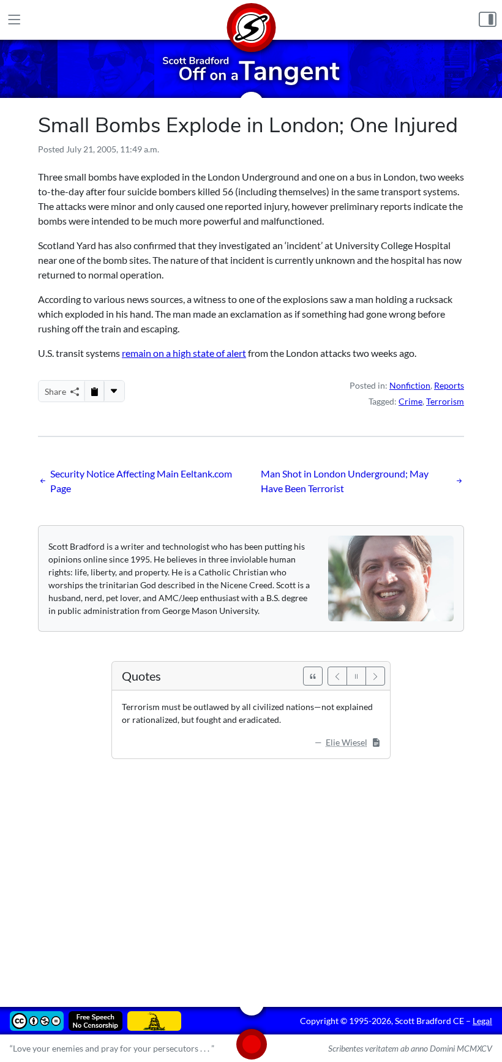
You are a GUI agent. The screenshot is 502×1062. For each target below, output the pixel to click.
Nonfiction (409, 385)
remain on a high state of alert (184, 353)
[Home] (251, 20)
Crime (410, 401)
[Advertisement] (251, 874)
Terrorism (445, 401)
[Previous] (337, 676)
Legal (482, 1020)
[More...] (113, 391)
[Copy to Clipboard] (94, 391)
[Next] (375, 676)
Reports (449, 385)
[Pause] (356, 676)
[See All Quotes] (313, 676)
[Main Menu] (14, 20)
